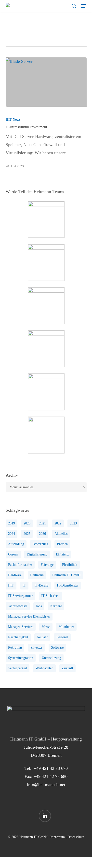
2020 (27, 523)
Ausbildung (16, 544)
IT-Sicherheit (50, 596)
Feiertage (47, 565)
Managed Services (20, 627)
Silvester (36, 647)
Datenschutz (75, 837)
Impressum (57, 837)
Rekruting (15, 647)
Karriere (56, 606)
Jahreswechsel (17, 606)
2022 (57, 523)
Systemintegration (20, 658)
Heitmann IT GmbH (66, 575)
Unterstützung (51, 658)
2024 (11, 534)
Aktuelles (60, 534)
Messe (46, 627)
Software (57, 647)
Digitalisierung (37, 554)
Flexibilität (69, 565)
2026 (42, 534)
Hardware (15, 575)
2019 (11, 523)
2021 (42, 523)
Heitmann (37, 575)
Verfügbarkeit (17, 668)
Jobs (39, 606)
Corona (13, 554)
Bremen (62, 544)
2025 (27, 534)
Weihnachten (44, 668)
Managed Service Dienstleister (29, 616)
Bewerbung (40, 544)
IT (24, 585)
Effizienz (62, 554)
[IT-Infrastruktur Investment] (46, 82)
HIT (11, 585)
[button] (83, 5)
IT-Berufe (41, 585)
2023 (73, 523)
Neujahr (42, 637)
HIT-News (13, 119)
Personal (62, 637)
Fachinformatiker (20, 565)
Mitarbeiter (66, 627)
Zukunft (67, 668)
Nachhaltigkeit (18, 637)
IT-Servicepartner (20, 596)
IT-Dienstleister (68, 585)
